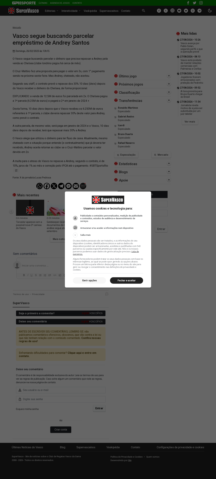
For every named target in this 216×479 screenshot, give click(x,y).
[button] (108, 235)
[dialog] (108, 239)
